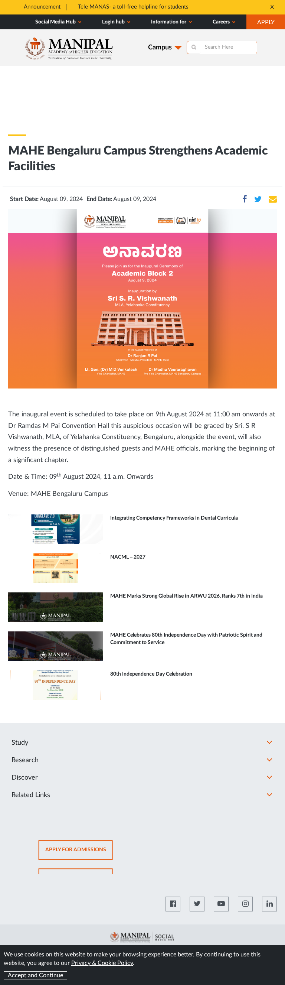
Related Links (31, 795)
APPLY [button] (271, 24)
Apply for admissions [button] (79, 853)
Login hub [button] (114, 22)
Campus (160, 47)
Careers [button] (222, 22)
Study (20, 742)
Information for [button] (169, 22)
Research (25, 760)
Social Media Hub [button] (56, 22)
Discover (25, 777)
